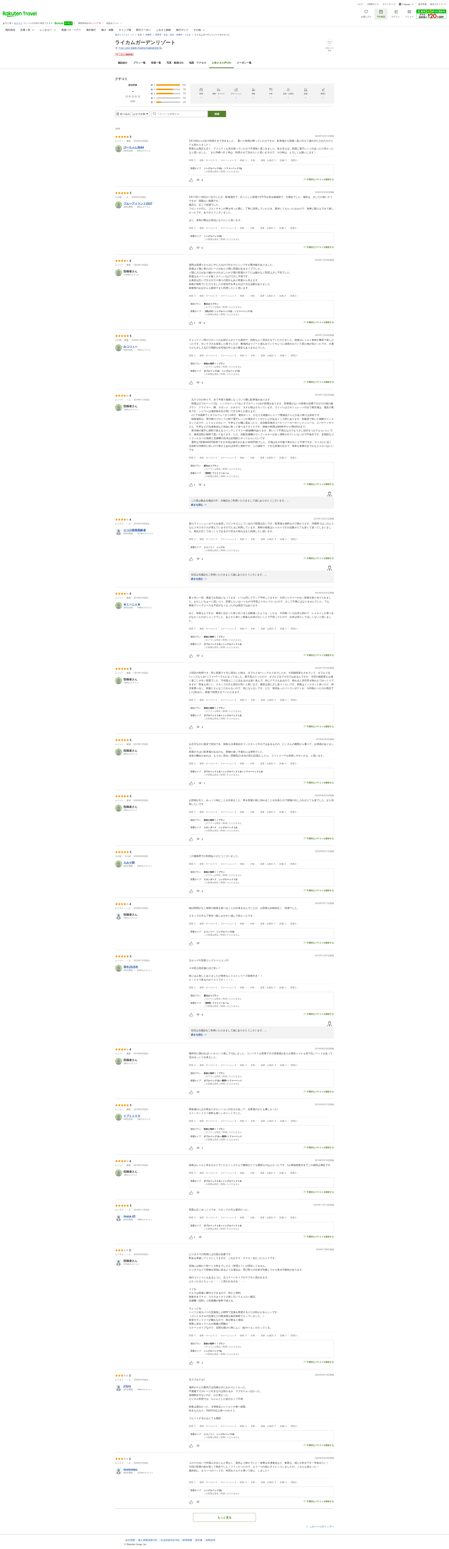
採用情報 (187, 1540)
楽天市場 (422, 4)
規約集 (199, 1540)
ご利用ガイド (372, 4)
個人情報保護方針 (148, 1540)
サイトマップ (389, 4)
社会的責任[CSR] (170, 1540)
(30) (221, 62)
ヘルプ (360, 4)
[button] (150, 148)
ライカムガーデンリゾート (145, 42)
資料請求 (210, 1540)
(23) (175, 62)
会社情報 (130, 1540)
